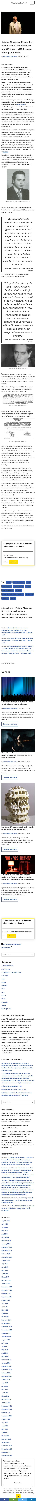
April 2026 (4, 1234)
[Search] (32, 955)
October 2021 (5, 1412)
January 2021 (5, 1442)
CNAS (28, 582)
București (4, 975)
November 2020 (6, 1449)
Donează (13, 562)
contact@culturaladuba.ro (12, 944)
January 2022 (5, 1403)
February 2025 (6, 1280)
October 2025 (5, 1254)
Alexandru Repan (18, 582)
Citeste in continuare (9, 724)
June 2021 (4, 1426)
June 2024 (4, 1307)
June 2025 (4, 1267)
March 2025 (5, 1277)
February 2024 (6, 1320)
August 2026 (5, 1221)
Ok (18, 1496)
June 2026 (4, 1227)
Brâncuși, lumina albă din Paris (11, 1086)
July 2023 (4, 1343)
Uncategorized (6, 1009)
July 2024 (4, 1303)
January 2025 (5, 1283)
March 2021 (5, 1436)
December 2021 (6, 1406)
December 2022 (6, 1366)
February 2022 (6, 1399)
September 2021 (6, 1416)
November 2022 (6, 1369)
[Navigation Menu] (32, 2)
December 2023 (6, 1326)
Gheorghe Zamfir (7, 590)
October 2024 (5, 1293)
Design (3, 982)
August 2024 (5, 1300)
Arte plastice (5, 969)
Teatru (3, 1005)
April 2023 (4, 1353)
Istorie (3, 995)
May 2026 (4, 1230)
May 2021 (4, 1429)
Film (2, 992)
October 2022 (5, 1373)
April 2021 (4, 1432)
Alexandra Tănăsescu (10, 56)
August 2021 (5, 1419)
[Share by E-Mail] (13, 1499)
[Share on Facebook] (4, 1499)
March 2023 (5, 1356)
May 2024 (4, 1310)
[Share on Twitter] (22, 1499)
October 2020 (5, 1452)
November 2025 (6, 1250)
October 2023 (5, 1333)
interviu (5, 152)
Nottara (18, 590)
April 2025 (4, 1273)
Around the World (7, 966)
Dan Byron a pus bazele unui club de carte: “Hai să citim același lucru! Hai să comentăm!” (17, 1200)
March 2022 (5, 1396)
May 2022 (4, 1389)
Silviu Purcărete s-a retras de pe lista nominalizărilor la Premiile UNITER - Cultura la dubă (17, 640)
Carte (3, 979)
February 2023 (6, 1359)
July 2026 (4, 1224)
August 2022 (5, 1379)
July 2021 (4, 1422)
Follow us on (5, 947)
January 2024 (5, 1323)
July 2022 (4, 1383)
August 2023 (5, 1340)
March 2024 (5, 1316)
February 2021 (6, 1439)
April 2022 (4, 1393)
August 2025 (5, 1260)
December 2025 (6, 1247)
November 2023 (6, 1330)
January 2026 (5, 1244)
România (4, 1002)
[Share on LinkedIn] (31, 1499)
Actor (9, 582)
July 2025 (4, 1264)
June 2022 (4, 1386)
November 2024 (6, 1290)
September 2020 (6, 1455)
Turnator (5, 598)
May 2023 (4, 1350)
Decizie (28, 586)
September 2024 (6, 1297)
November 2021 (6, 1409)
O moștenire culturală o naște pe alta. (13, 1089)
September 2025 (6, 1257)
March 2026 (5, 1237)
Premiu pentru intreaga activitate (12, 594)
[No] (34, 1494)
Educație (4, 985)
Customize (17, 1483)
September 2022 (6, 1376)
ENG (3, 989)
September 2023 (6, 1336)
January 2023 (5, 1363)
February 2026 (6, 1240)
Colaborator (6, 586)
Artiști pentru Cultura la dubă (11, 972)
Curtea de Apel (18, 586)
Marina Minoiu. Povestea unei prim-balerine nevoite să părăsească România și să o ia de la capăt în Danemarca (16, 755)
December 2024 (6, 1287)
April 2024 (4, 1313)
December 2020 (6, 1446)
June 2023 (4, 1346)
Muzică (3, 999)
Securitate (29, 594)
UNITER (13, 598)
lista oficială (21, 104)
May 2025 (4, 1270)
